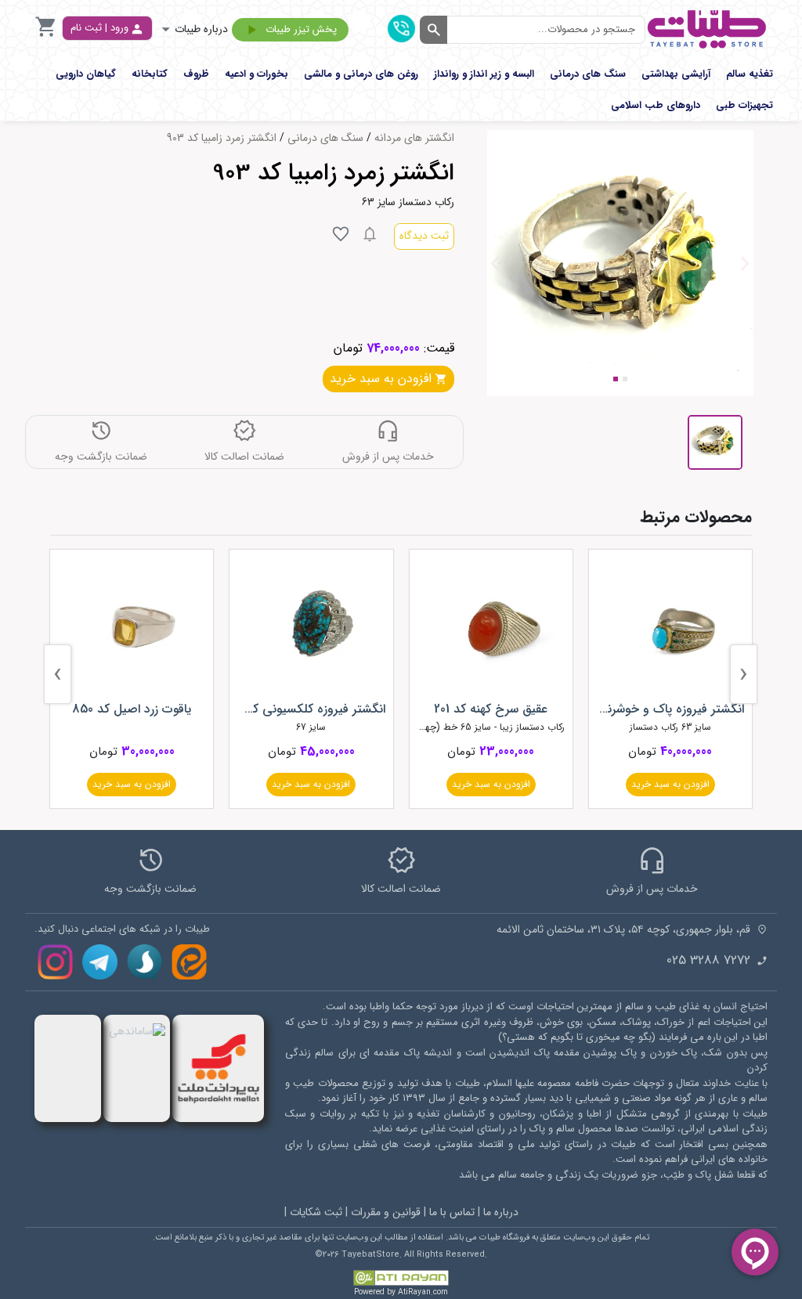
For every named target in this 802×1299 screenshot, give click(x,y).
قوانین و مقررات (386, 1212)
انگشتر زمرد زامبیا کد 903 (221, 138)
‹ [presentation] (743, 674)
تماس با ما (452, 1212)
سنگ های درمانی (325, 138)
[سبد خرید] (46, 35)
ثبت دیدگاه (424, 235)
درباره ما (500, 1212)
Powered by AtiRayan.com (401, 1292)
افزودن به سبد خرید (670, 784)
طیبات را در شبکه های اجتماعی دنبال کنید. (122, 929)
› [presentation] (57, 674)
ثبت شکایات (316, 1212)
